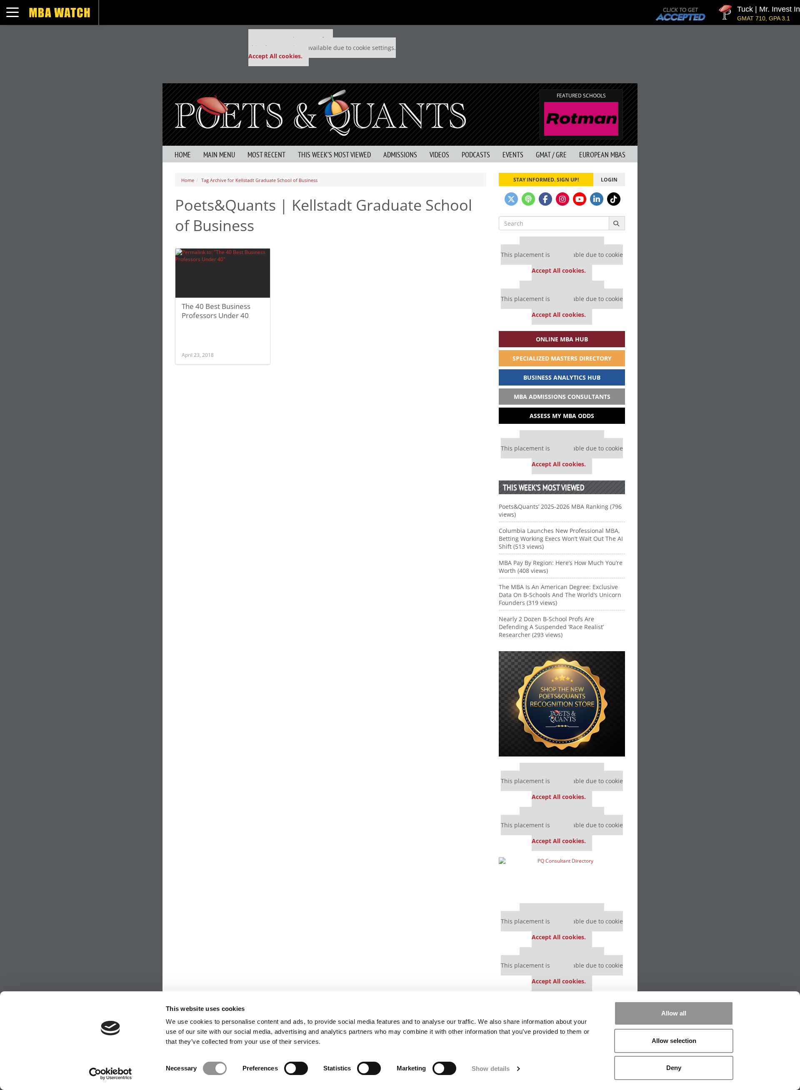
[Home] (320, 112)
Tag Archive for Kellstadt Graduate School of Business (259, 180)
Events (512, 154)
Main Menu (219, 154)
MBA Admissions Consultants (562, 397)
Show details (491, 1068)
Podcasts (476, 154)
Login (609, 179)
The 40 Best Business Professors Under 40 (216, 310)
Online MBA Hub (562, 339)
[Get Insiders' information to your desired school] (562, 704)
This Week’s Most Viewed (334, 154)
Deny (673, 1067)
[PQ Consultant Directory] (562, 877)
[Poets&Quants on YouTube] (579, 199)
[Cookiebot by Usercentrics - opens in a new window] (110, 1074)
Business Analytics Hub (561, 377)
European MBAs (602, 154)
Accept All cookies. (275, 56)
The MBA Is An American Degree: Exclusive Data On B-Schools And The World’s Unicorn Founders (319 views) (560, 595)
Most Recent (266, 154)
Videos (439, 154)
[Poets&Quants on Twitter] (511, 199)
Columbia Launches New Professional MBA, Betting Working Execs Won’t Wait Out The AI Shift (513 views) (561, 538)
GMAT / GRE (551, 154)
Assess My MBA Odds (562, 416)
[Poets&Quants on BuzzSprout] (528, 199)
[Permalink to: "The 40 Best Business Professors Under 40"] (222, 273)
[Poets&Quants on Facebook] (545, 199)
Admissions (400, 154)
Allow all (673, 1013)
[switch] (296, 1068)
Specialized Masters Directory (562, 358)
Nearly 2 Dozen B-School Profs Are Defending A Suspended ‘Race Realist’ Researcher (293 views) (551, 627)
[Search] (617, 223)
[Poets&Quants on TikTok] (613, 199)
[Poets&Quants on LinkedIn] (596, 199)
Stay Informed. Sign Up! (546, 179)
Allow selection (674, 1040)
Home (183, 154)
